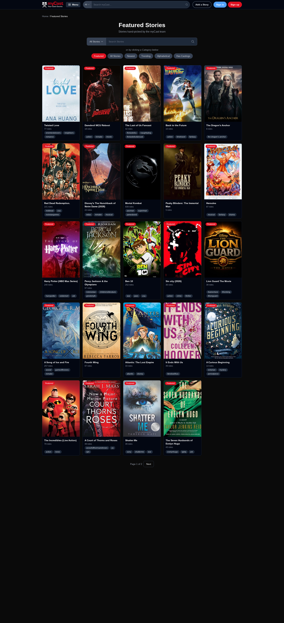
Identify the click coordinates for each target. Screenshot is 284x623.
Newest (131, 56)
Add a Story (202, 4)
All (86, 4)
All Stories (115, 56)
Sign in (220, 4)
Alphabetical (163, 56)
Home (45, 16)
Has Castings (183, 56)
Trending (146, 56)
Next (148, 464)
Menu (75, 4)
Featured (99, 56)
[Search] (193, 41)
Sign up (235, 4)
